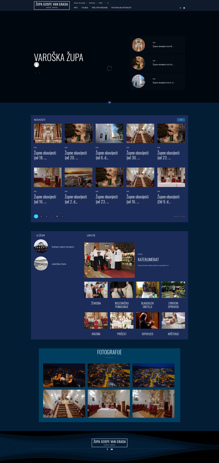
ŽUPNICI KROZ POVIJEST (63, 247)
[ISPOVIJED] (147, 320)
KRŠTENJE (173, 333)
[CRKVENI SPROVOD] (173, 290)
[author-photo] (37, 64)
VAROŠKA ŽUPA (58, 57)
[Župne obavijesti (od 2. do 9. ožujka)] (78, 177)
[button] (108, 3)
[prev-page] (35, 72)
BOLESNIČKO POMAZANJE (122, 305)
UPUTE (140, 254)
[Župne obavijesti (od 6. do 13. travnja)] (138, 81)
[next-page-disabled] (39, 72)
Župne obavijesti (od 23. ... (168, 155)
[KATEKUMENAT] (109, 260)
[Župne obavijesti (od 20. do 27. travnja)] (138, 63)
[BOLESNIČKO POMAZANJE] (121, 290)
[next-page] (62, 216)
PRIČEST (121, 333)
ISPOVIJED (147, 333)
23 (57, 216)
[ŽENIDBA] (96, 290)
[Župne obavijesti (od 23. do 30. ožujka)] (171, 133)
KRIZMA (96, 333)
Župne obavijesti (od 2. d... (76, 199)
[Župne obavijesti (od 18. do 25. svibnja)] (138, 45)
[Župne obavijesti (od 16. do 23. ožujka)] (48, 177)
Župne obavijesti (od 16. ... (45, 199)
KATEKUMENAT (148, 259)
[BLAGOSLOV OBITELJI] (147, 290)
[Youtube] (184, 7)
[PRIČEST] (121, 320)
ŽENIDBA (96, 303)
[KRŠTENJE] (173, 320)
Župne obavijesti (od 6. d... (163, 82)
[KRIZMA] (96, 320)
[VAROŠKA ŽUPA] (41, 263)
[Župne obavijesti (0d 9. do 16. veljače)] (171, 177)
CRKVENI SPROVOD (173, 305)
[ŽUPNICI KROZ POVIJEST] (41, 246)
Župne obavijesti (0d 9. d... (168, 199)
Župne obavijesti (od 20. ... (163, 64)
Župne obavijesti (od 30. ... (137, 155)
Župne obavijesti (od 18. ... (163, 46)
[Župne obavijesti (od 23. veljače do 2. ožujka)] (109, 177)
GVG (154, 43)
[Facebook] (180, 7)
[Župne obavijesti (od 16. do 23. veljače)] (140, 177)
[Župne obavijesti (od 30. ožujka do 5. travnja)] (140, 133)
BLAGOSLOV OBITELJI (147, 305)
